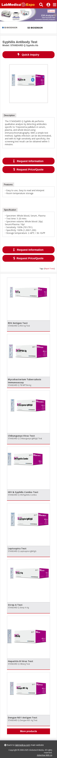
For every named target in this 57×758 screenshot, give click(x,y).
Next (54, 14)
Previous (2, 14)
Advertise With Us (44, 755)
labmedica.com (22, 745)
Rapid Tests (49, 268)
